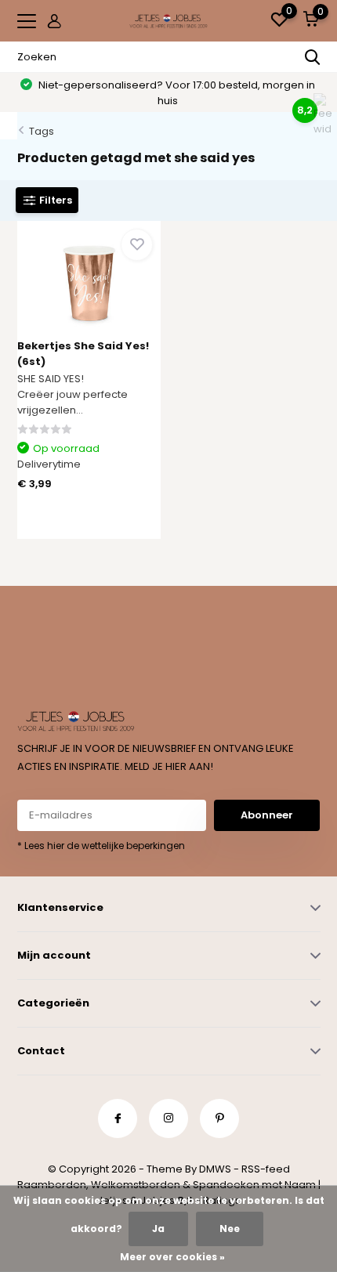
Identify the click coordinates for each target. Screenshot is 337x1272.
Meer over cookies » (172, 1256)
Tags (41, 131)
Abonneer (267, 815)
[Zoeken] (313, 57)
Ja (158, 1228)
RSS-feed (265, 1169)
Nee (229, 1228)
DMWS (215, 1169)
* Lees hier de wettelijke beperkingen (101, 845)
